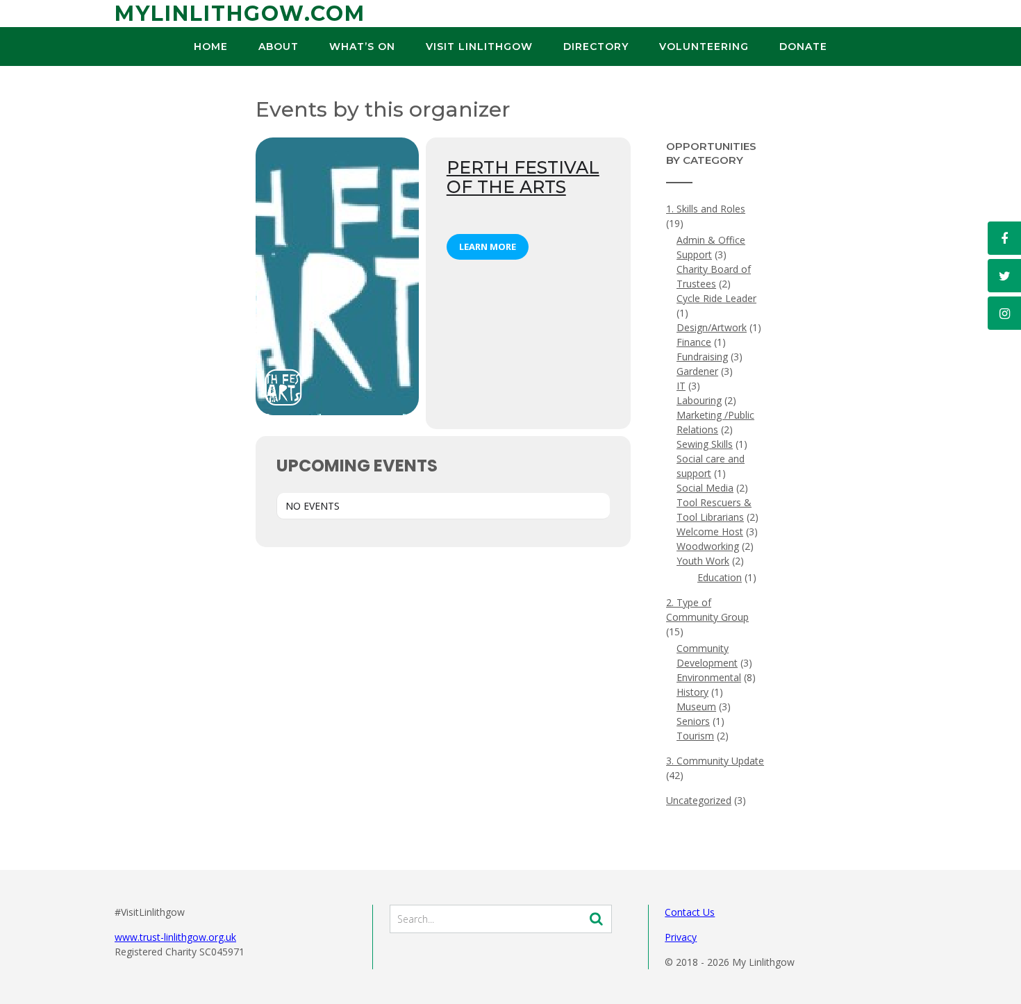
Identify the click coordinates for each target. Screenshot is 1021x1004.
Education (719, 577)
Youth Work (702, 560)
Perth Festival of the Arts (523, 177)
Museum (696, 706)
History (692, 691)
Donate (803, 46)
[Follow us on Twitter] (1004, 275)
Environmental (708, 677)
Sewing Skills (704, 444)
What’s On (362, 46)
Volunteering (704, 46)
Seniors (693, 721)
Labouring (699, 400)
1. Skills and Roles (705, 208)
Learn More (487, 246)
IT (681, 385)
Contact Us (690, 912)
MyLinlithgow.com (240, 13)
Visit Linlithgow (479, 46)
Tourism (695, 735)
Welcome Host (709, 531)
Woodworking (707, 546)
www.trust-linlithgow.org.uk (175, 937)
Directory (596, 46)
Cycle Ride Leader (716, 298)
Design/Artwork (711, 327)
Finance (693, 342)
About (278, 46)
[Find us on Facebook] (1004, 238)
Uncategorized (698, 800)
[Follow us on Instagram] (1004, 313)
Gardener (697, 371)
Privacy (681, 937)
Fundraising (702, 356)
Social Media (704, 487)
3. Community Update (715, 760)
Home (211, 46)
